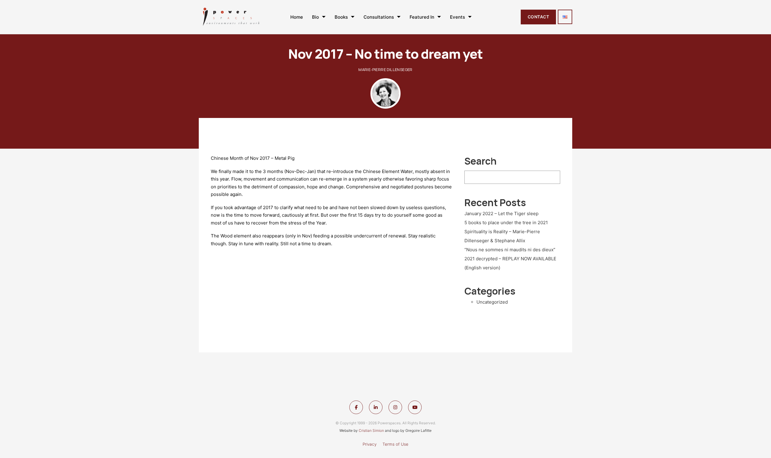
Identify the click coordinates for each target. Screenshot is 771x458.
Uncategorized (492, 302)
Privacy (369, 444)
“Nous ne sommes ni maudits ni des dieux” (509, 249)
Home (296, 17)
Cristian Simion (371, 430)
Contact (538, 16)
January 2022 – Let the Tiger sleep (501, 213)
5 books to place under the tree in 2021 (506, 222)
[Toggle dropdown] (324, 16)
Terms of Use (395, 444)
